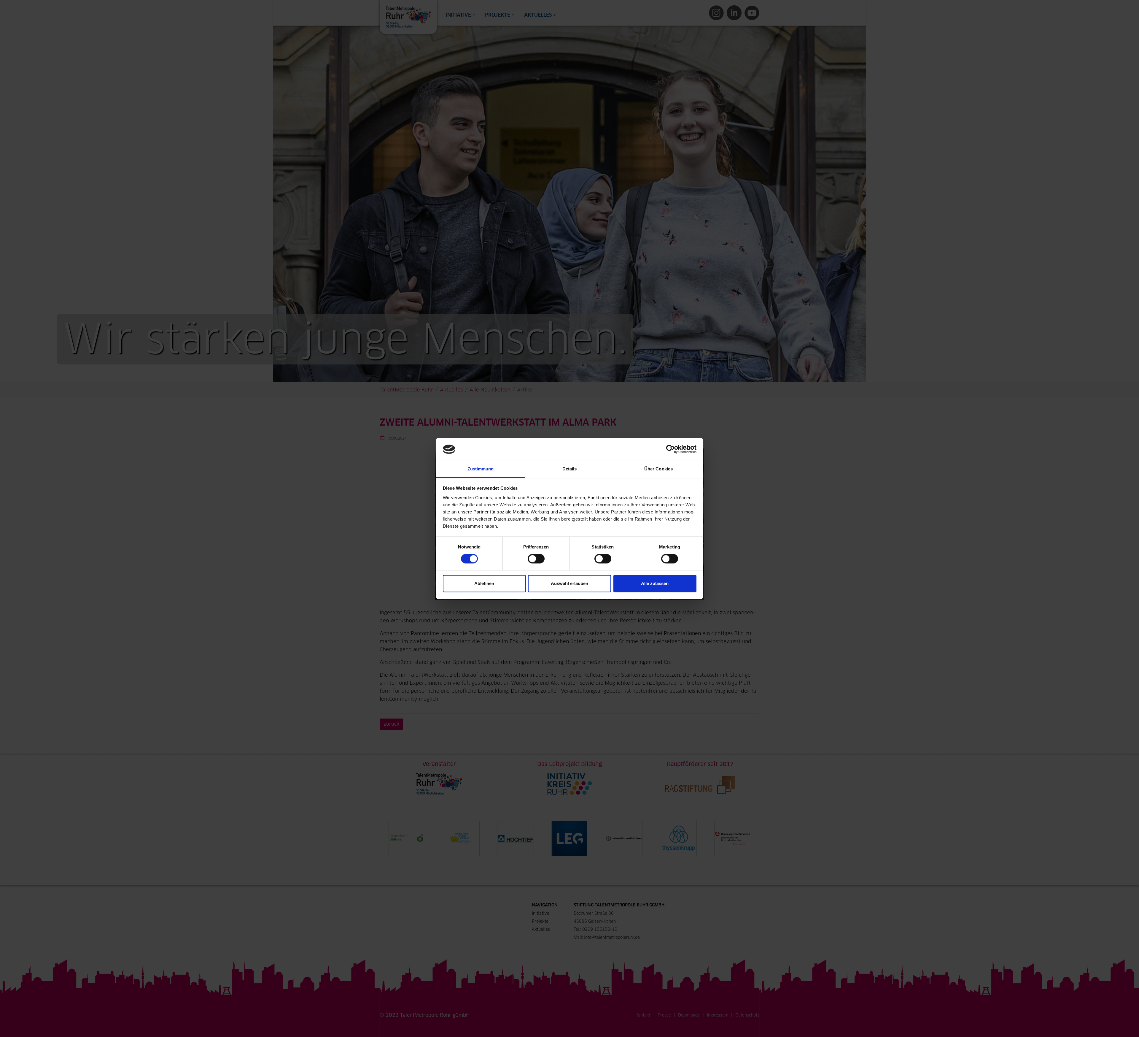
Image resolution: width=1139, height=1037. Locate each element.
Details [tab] (569, 468)
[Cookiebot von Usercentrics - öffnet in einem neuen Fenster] (670, 449)
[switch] (536, 559)
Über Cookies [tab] (658, 468)
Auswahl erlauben (569, 583)
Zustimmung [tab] (480, 468)
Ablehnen (484, 583)
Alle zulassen (655, 583)
